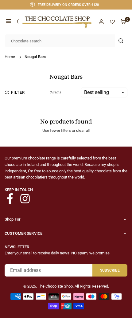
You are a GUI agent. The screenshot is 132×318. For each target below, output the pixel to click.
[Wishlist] (112, 22)
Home (10, 56)
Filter (18, 92)
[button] (8, 22)
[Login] (101, 22)
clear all (83, 130)
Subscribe (110, 270)
